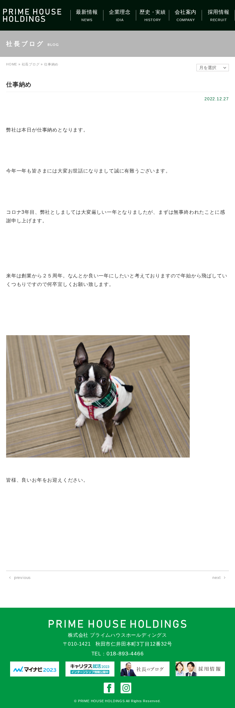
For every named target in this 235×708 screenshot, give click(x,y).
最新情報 (87, 12)
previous (22, 577)
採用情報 (218, 12)
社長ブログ (31, 64)
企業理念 (120, 12)
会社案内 (185, 12)
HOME (11, 64)
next (216, 577)
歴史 (153, 12)
